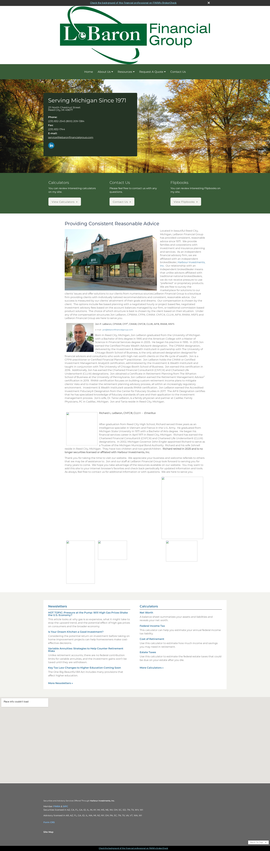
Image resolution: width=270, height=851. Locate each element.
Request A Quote (151, 72)
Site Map (48, 832)
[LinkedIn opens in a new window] (51, 145)
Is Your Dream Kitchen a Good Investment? (75, 631)
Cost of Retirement (152, 639)
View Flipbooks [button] (184, 201)
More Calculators (152, 667)
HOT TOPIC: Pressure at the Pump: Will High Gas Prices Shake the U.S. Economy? (88, 614)
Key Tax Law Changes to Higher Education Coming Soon (84, 667)
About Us (104, 72)
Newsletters (57, 606)
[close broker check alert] (209, 3)
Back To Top (257, 842)
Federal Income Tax (152, 625)
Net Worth (146, 612)
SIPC (65, 806)
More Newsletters (60, 683)
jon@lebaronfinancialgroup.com (117, 330)
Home (88, 72)
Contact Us (178, 72)
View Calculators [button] (63, 201)
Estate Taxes (148, 652)
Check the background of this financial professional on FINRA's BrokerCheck (133, 2)
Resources (125, 72)
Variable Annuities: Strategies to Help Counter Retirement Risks (85, 649)
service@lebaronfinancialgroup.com (70, 137)
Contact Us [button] (120, 201)
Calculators (149, 606)
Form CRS (49, 822)
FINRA (56, 806)
